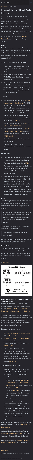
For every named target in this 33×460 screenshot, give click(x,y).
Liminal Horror (5, 2)
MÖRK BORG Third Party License (12, 433)
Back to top (4, 450)
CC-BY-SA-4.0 (8, 136)
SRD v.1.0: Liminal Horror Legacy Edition (17, 333)
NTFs (27, 163)
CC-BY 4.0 (16, 120)
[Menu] (31, 2)
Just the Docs (8, 458)
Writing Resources (4, 6)
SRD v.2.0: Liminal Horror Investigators (16, 338)
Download (5, 262)
